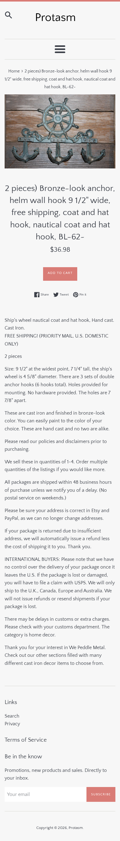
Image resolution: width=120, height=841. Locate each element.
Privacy (12, 724)
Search (12, 716)
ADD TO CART (60, 273)
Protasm (76, 828)
